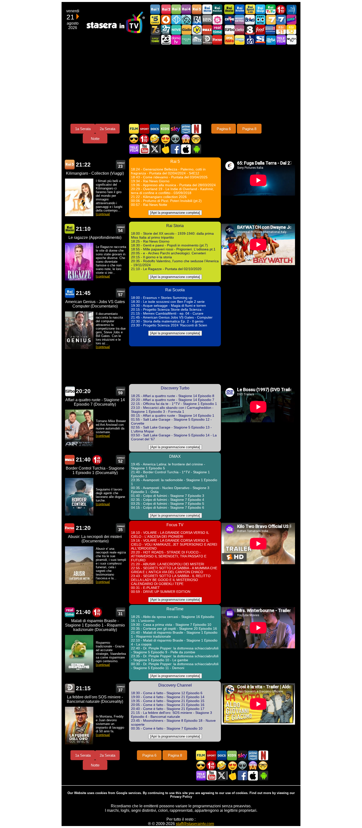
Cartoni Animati (165, 129)
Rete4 (166, 20)
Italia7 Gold (155, 30)
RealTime (70, 612)
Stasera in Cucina (165, 149)
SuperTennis (155, 40)
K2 (197, 30)
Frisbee (239, 40)
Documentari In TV (154, 129)
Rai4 (186, 9)
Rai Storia (229, 9)
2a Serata (107, 129)
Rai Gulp (260, 9)
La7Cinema (281, 20)
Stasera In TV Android (196, 149)
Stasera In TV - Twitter (154, 149)
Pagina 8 (249, 129)
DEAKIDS (229, 40)
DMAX (207, 30)
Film (134, 129)
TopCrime (229, 20)
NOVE (176, 30)
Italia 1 (176, 20)
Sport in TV (144, 129)
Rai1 (155, 9)
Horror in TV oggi (186, 139)
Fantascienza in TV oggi (175, 139)
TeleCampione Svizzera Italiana (270, 30)
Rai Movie (207, 9)
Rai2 (166, 9)
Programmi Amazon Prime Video (186, 129)
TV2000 (291, 9)
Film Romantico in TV (165, 139)
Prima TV (281, 9)
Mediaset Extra (239, 20)
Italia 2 (186, 20)
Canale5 (155, 20)
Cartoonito (260, 20)
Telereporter (270, 40)
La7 (270, 20)
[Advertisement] (181, 84)
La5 (217, 20)
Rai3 (176, 9)
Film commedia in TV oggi (154, 139)
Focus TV (217, 40)
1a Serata (83, 129)
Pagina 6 (224, 129)
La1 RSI (281, 30)
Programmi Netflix (196, 129)
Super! (291, 20)
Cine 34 (197, 20)
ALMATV (291, 40)
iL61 (250, 40)
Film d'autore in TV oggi (196, 139)
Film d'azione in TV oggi (134, 139)
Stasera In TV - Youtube (144, 149)
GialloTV (186, 30)
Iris (207, 20)
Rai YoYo (270, 9)
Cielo (239, 30)
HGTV (197, 40)
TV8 (250, 30)
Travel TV (186, 40)
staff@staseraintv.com (195, 824)
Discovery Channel (207, 40)
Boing (250, 20)
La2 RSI (291, 30)
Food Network (260, 30)
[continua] (103, 214)
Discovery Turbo (229, 30)
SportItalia (260, 40)
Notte (95, 139)
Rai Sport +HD (250, 9)
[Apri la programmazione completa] (175, 213)
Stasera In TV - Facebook (175, 149)
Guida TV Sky (175, 129)
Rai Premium (217, 9)
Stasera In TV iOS (186, 149)
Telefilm (281, 40)
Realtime (217, 30)
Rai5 (197, 9)
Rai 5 (70, 165)
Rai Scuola (239, 9)
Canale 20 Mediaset (166, 40)
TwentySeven (166, 30)
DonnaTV (176, 40)
